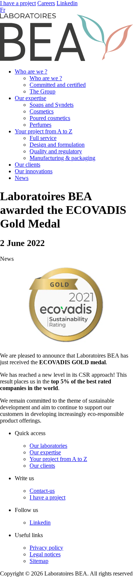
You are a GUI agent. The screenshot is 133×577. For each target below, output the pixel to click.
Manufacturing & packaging (62, 158)
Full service (43, 138)
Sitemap (39, 561)
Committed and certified (58, 85)
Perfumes (40, 125)
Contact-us (42, 491)
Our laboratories (48, 446)
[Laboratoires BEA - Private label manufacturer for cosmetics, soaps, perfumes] (66, 59)
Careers (46, 3)
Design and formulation (57, 144)
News (21, 178)
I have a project (18, 3)
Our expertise (30, 98)
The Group (42, 91)
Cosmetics (42, 111)
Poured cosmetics (50, 118)
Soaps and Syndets (52, 105)
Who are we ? (31, 71)
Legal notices (45, 554)
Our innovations (33, 171)
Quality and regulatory (56, 151)
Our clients (27, 164)
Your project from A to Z (43, 131)
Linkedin (67, 3)
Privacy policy (46, 547)
